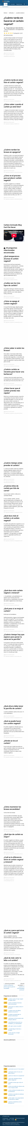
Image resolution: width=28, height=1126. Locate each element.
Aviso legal (11, 1118)
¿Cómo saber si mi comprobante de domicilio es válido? (16, 1098)
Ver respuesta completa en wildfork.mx (11, 123)
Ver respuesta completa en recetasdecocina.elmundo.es (9, 55)
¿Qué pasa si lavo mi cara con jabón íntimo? (15, 1072)
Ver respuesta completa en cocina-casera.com (13, 656)
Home (5, 13)
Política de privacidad (19, 1118)
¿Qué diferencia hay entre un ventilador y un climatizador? (15, 1023)
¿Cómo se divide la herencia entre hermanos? (15, 1003)
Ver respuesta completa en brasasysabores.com (13, 322)
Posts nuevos (5, 6)
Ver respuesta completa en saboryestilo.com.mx (13, 853)
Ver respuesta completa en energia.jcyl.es (12, 297)
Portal (12, 1119)
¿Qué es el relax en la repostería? (16, 1075)
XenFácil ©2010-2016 (15, 1123)
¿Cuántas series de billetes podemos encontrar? (14, 1011)
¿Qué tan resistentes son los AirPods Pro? (15, 1102)
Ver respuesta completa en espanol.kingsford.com (13, 631)
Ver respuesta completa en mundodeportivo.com (13, 757)
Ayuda (4, 1119)
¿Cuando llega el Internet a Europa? (14, 1029)
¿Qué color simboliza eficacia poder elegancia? (15, 1079)
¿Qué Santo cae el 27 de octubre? (16, 1069)
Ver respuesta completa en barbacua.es (11, 605)
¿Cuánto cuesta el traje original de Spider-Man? (15, 999)
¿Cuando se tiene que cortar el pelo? (15, 1083)
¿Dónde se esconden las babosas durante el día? (16, 1094)
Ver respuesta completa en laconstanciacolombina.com (9, 481)
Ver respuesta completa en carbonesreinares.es (13, 172)
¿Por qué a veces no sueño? (14, 1026)
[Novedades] (24, 4)
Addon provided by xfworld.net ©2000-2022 (11, 1124)
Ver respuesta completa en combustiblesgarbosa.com (9, 879)
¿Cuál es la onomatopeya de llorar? (20, 988)
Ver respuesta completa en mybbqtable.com (12, 101)
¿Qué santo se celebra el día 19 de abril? (15, 1007)
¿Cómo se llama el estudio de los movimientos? (16, 1091)
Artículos (11, 13)
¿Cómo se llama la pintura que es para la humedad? (9, 986)
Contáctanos (5, 1118)
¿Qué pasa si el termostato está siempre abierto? (15, 1019)
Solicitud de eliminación (9, 53)
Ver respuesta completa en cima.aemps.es (12, 954)
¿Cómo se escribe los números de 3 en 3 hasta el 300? (16, 1087)
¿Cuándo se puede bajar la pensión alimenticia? (14, 1015)
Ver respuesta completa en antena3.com (11, 831)
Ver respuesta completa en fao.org (10, 279)
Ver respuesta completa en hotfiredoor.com (12, 980)
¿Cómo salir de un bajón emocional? (14, 1033)
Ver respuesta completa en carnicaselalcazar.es (13, 384)
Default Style (6, 1116)
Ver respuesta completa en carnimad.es (11, 366)
